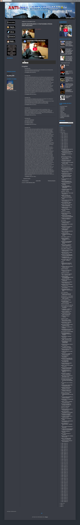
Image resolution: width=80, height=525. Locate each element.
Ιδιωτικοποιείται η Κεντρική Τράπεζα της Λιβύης (65, 222)
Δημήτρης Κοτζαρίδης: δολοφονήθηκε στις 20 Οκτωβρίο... (65, 239)
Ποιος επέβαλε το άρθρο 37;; (66, 248)
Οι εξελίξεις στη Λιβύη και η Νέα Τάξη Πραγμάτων (66, 207)
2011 (61, 132)
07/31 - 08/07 (63, 457)
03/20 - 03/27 (63, 485)
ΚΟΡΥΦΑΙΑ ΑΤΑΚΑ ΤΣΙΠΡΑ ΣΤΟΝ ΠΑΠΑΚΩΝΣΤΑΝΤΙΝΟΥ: (66, 385)
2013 (61, 129)
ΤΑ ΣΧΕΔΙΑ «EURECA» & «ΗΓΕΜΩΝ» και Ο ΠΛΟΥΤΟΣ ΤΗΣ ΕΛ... (66, 234)
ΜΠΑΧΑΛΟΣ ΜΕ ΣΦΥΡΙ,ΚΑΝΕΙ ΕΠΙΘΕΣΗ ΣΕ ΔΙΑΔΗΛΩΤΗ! (66, 368)
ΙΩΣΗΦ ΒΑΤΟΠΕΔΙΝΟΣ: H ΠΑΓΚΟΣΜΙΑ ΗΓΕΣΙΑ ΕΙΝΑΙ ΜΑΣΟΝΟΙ (66, 334)
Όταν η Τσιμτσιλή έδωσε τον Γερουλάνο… (65, 434)
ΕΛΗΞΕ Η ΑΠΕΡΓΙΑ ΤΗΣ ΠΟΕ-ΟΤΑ (67, 305)
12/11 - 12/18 (63, 136)
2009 (61, 504)
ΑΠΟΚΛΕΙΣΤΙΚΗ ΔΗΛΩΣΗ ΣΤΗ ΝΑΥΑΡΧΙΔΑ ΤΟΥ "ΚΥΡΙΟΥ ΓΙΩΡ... (66, 176)
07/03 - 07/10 (63, 463)
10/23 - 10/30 (63, 146)
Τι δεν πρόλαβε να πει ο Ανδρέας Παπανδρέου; (66, 307)
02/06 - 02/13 (63, 494)
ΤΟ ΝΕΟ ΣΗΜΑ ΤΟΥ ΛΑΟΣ (65, 62)
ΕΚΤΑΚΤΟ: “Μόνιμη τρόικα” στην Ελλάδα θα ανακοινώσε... (66, 205)
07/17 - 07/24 (63, 460)
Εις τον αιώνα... (63, 220)
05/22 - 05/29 (63, 472)
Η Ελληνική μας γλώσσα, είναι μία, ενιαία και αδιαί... (67, 345)
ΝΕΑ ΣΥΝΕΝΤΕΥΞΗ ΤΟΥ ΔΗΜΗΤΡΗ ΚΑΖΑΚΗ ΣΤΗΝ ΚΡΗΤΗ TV (66, 371)
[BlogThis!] (24, 62)
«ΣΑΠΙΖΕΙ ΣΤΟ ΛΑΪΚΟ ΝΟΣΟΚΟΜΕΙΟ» (64, 229)
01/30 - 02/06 (63, 495)
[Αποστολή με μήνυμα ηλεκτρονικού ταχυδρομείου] (23, 62)
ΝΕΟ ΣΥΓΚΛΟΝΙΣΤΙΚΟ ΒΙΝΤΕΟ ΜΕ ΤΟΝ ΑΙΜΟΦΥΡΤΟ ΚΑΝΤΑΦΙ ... (67, 169)
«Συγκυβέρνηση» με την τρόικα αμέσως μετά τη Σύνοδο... (66, 174)
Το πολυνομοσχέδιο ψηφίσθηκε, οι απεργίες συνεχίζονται (67, 397)
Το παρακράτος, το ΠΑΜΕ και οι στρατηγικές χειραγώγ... (66, 309)
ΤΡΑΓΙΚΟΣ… (67, 65)
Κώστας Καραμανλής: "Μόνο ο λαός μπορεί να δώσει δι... (66, 203)
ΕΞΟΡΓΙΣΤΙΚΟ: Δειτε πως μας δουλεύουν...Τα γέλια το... (66, 160)
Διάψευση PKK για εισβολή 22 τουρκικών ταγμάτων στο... (66, 245)
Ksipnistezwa (62, 108)
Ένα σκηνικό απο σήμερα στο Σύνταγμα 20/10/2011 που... (66, 404)
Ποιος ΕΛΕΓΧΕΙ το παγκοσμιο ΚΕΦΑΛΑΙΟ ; (66, 337)
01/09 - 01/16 (63, 500)
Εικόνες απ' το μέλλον (64, 407)
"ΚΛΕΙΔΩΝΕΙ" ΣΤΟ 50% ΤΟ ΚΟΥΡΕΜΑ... (65, 184)
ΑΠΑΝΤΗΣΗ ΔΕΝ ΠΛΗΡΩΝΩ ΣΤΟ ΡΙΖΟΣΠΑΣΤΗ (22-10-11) (67, 152)
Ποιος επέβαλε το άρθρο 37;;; (66, 236)
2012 (61, 130)
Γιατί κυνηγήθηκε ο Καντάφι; (66, 299)
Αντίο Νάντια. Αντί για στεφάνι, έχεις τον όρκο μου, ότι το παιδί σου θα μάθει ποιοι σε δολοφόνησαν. (69, 85)
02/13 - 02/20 (63, 492)
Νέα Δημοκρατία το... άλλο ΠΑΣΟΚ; (67, 296)
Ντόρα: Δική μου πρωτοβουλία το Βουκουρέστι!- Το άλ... (66, 376)
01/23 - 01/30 (63, 497)
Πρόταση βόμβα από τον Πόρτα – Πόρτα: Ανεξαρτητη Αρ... (67, 282)
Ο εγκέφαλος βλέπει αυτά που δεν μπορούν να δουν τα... (66, 267)
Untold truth (62, 112)
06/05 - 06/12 (63, 469)
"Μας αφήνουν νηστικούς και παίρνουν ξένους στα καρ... (66, 294)
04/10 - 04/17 (63, 481)
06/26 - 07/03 (63, 465)
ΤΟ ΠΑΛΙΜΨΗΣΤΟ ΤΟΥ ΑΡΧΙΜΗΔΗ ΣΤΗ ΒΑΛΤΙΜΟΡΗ (66, 257)
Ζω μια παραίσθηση (64, 292)
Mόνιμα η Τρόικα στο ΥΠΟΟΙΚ (66, 392)
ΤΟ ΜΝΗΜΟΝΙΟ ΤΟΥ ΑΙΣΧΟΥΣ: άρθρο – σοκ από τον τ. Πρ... (66, 339)
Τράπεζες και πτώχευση (65, 272)
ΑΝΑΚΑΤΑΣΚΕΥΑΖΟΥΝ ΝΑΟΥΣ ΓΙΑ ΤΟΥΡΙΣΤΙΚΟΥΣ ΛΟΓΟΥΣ (67, 330)
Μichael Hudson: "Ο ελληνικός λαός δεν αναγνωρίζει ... (66, 323)
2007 (61, 506)
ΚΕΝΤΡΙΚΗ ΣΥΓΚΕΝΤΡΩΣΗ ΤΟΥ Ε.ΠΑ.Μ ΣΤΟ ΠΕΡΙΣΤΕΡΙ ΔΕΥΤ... (67, 255)
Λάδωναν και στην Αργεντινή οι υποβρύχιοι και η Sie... (66, 271)
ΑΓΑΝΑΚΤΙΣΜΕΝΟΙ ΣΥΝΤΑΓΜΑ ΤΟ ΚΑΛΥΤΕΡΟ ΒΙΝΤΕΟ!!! (69, 90)
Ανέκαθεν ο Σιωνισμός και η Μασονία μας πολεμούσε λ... (66, 196)
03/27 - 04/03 (63, 484)
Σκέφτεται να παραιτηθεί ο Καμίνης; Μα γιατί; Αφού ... (67, 436)
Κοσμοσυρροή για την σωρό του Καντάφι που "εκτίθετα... (66, 227)
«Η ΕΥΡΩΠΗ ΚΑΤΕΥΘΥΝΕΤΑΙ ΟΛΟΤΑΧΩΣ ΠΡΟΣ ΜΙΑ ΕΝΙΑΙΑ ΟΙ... (66, 380)
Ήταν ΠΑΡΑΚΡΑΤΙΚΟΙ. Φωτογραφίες (65, 356)
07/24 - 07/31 (63, 459)
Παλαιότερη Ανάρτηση (51, 180)
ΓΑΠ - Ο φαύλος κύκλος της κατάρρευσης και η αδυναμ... (66, 347)
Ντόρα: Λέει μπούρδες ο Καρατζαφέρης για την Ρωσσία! (66, 412)
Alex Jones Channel (63, 106)
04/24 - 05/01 (63, 478)
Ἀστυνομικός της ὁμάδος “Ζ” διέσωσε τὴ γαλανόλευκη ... (66, 374)
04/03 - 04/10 (63, 482)
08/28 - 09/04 (63, 452)
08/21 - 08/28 (63, 453)
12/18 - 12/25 (63, 134)
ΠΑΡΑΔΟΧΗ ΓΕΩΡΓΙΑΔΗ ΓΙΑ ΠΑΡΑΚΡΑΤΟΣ (66, 280)
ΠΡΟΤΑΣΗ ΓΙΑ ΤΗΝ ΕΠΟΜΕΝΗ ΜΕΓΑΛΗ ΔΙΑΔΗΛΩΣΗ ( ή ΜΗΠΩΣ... (66, 242)
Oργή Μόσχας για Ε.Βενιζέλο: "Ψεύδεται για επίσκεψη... (66, 414)
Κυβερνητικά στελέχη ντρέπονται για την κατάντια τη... (66, 441)
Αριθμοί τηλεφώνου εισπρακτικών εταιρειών (68, 96)
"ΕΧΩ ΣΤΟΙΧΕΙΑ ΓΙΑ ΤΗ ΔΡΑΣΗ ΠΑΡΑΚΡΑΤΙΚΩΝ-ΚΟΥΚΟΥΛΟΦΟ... (66, 342)
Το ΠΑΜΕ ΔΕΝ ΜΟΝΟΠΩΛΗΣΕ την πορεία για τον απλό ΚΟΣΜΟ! (67, 429)
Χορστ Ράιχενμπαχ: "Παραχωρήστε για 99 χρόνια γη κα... (67, 421)
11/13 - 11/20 (63, 142)
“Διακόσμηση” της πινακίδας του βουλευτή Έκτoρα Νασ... (66, 354)
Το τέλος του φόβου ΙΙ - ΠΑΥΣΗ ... (66, 247)
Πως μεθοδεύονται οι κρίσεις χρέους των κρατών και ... (66, 314)
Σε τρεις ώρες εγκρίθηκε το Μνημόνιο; (65, 210)
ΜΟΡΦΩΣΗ (62, 117)
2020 (61, 127)
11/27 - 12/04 (63, 139)
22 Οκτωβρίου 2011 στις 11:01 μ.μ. (30, 124)
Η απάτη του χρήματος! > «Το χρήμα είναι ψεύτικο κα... (66, 312)
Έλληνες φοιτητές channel (64, 115)
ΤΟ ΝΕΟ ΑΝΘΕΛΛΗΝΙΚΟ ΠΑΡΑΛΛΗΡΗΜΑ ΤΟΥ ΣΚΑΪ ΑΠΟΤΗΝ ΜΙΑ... (66, 187)
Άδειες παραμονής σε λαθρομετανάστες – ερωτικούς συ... (66, 424)
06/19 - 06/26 (63, 466)
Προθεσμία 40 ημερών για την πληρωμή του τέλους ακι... (66, 390)
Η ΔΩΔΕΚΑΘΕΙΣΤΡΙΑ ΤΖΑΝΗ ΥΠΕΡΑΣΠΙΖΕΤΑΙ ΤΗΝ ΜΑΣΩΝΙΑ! (69, 72)
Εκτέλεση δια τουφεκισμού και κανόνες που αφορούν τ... (66, 218)
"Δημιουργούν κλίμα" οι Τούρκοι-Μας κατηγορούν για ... (66, 253)
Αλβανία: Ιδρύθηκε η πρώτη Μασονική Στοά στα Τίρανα (66, 320)
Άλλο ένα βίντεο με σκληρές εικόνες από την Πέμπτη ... (67, 287)
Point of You (62, 110)
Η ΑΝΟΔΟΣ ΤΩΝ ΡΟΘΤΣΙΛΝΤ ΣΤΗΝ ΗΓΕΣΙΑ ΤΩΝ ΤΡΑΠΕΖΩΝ (67, 216)
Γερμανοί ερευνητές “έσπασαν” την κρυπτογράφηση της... (67, 200)
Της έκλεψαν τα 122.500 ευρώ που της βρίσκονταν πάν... (67, 150)
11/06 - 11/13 (63, 143)
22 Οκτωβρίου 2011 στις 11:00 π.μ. (30, 94)
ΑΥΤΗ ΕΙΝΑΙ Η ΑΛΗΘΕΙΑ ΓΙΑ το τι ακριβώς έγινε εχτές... (66, 417)
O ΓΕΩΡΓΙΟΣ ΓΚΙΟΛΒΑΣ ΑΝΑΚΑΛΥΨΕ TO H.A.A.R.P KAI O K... (67, 394)
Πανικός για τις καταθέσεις (65, 211)
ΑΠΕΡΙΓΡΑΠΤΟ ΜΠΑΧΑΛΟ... (66, 167)
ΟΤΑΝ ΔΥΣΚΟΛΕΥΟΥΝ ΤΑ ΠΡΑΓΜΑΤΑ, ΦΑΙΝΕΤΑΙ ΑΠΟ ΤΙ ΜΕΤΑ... (66, 290)
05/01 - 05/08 (63, 476)
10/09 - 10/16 (63, 443)
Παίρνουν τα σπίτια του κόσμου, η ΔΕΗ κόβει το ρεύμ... (67, 171)
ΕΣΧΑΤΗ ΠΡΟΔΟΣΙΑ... (65, 268)
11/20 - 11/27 (63, 140)
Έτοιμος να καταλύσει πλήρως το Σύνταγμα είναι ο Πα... (66, 349)
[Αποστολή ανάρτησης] (24, 61)
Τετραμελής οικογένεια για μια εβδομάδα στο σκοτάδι (66, 388)
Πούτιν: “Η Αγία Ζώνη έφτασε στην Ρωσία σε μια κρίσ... (67, 231)
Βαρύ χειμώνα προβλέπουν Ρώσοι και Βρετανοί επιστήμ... (67, 325)
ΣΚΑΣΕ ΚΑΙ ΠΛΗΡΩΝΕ (65, 303)
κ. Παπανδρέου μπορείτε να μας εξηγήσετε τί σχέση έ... (66, 190)
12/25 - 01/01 (63, 133)
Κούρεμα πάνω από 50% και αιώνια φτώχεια (66, 214)
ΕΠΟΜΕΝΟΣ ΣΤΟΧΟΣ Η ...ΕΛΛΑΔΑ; (65, 316)
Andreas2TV (62, 107)
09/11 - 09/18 (63, 449)
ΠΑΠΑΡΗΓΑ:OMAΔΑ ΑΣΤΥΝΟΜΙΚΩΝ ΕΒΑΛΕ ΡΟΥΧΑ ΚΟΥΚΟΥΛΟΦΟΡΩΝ (67, 277)
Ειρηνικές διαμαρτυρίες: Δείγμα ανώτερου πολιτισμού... (66, 363)
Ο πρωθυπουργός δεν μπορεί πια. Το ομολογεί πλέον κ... (67, 410)
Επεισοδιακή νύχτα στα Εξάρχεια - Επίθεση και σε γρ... (67, 285)
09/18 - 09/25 (63, 447)
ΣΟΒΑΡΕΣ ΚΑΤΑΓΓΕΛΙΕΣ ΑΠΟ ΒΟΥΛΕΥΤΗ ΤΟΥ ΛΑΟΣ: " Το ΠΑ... (66, 264)
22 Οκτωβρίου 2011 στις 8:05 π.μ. (30, 72)
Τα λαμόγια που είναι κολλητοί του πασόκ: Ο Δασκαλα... (67, 298)
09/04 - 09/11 (63, 450)
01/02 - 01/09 (63, 501)
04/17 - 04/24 (63, 479)
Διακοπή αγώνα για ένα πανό (66, 156)
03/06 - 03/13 (63, 488)
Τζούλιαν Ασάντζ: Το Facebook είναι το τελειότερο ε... (67, 400)
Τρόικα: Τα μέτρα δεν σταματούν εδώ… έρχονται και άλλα (66, 274)
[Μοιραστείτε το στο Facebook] (26, 62)
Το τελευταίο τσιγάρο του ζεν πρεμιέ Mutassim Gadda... (67, 163)
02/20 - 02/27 (63, 491)
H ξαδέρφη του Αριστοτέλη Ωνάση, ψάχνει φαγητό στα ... (67, 250)
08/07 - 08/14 (63, 456)
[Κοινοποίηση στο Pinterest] (27, 62)
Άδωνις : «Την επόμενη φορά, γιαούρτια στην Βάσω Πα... (66, 439)
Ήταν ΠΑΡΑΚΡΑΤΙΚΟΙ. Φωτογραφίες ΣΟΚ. (65, 361)
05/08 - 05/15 (63, 475)
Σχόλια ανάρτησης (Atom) (30, 182)
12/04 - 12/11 (63, 137)
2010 (61, 503)
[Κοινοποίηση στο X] (25, 62)
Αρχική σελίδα (38, 180)
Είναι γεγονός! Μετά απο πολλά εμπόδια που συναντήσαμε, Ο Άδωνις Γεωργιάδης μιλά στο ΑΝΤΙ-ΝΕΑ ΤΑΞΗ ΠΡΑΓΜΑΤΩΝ (68, 58)
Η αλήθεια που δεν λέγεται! (64, 116)
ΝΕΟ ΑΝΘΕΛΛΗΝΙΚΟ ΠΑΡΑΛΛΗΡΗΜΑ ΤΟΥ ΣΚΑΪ (66, 302)
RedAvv (61, 111)
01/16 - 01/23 (63, 498)
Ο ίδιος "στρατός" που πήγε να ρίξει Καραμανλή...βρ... (67, 193)
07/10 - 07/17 (63, 462)
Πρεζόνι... (62, 261)
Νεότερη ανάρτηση (25, 180)
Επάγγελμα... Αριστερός (65, 191)
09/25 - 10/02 (63, 446)
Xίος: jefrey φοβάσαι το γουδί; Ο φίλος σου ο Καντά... (66, 158)
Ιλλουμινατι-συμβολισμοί (65, 406)
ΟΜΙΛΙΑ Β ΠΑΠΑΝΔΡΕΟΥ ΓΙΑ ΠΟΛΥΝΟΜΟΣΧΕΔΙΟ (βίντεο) (66, 182)
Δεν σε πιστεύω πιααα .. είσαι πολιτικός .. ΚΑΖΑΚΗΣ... (66, 260)
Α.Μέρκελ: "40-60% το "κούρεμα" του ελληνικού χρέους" (66, 402)
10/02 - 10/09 (63, 444)
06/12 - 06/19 (63, 468)
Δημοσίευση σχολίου (26, 178)
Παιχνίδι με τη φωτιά (64, 318)
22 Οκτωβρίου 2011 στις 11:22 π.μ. (30, 104)
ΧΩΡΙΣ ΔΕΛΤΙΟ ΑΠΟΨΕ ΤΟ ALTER (67, 378)
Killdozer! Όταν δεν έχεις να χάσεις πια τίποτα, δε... (67, 224)
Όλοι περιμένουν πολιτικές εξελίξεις (67, 331)
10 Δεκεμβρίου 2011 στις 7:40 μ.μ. (30, 176)
